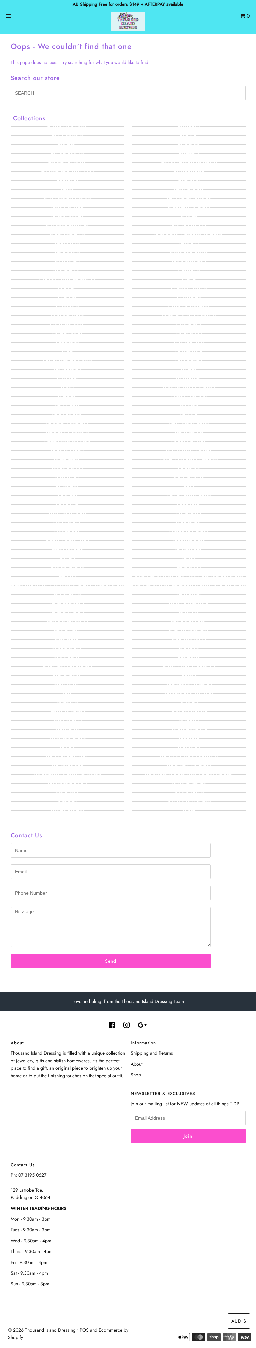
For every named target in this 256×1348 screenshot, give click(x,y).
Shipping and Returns (152, 1053)
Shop (136, 1074)
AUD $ (238, 1321)
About (136, 1064)
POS (84, 1330)
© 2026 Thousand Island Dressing (42, 1330)
